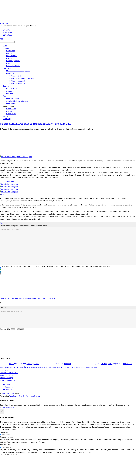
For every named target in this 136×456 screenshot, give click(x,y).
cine (24, 364)
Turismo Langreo (8, 393)
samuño (68, 367)
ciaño (11, 364)
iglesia (96, 363)
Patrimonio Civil (15, 76)
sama (63, 367)
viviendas (94, 367)
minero (120, 364)
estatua (74, 364)
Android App (7, 116)
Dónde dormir (11, 114)
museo (134, 363)
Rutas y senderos (12, 99)
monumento (127, 364)
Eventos (6, 86)
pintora (35, 367)
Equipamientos (11, 56)
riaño (55, 367)
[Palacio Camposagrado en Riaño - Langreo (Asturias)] (9, 184)
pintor (32, 367)
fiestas (82, 363)
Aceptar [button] (126, 405)
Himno (8, 63)
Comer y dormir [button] (9, 106)
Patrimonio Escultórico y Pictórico (21, 78)
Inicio (5, 46)
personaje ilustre (22, 367)
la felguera (106, 363)
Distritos (9, 53)
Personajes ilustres (13, 66)
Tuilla (90, 367)
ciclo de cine (18, 364)
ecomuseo (52, 363)
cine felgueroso (33, 364)
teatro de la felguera (79, 367)
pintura (40, 367)
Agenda (9, 91)
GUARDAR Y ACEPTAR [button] (8, 455)
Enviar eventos (11, 94)
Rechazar (3, 408)
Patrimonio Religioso (17, 83)
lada (99, 363)
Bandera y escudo (13, 61)
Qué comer (10, 111)
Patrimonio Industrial (17, 81)
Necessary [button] (4, 432)
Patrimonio (10, 73)
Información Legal (6, 378)
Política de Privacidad (8, 380)
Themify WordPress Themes (29, 396)
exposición (78, 363)
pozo (43, 367)
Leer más (10, 408)
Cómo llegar (10, 51)
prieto (47, 367)
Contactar (6, 119)
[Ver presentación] (7, 182)
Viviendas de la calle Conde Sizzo (42, 298)
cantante (4, 363)
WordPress (13, 396)
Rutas (5, 96)
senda (72, 367)
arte (1, 363)
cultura (41, 363)
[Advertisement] (47, 11)
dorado (44, 363)
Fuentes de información (9, 373)
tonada (87, 367)
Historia (9, 58)
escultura (67, 364)
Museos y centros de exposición (18, 71)
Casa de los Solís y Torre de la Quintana (15, 298)
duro (48, 364)
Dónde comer (11, 109)
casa (7, 363)
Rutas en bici (11, 104)
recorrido (51, 367)
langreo (115, 364)
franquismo (86, 363)
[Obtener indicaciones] (3, 223)
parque (6, 367)
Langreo (6, 48)
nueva (1, 367)
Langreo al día (11, 88)
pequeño (11, 367)
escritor (62, 363)
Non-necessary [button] (5, 445)
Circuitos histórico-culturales (17, 101)
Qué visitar (7, 68)
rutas (58, 367)
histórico (92, 364)
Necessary (6, 435)
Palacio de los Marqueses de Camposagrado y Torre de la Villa (35, 123)
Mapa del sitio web (7, 375)
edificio (57, 364)
